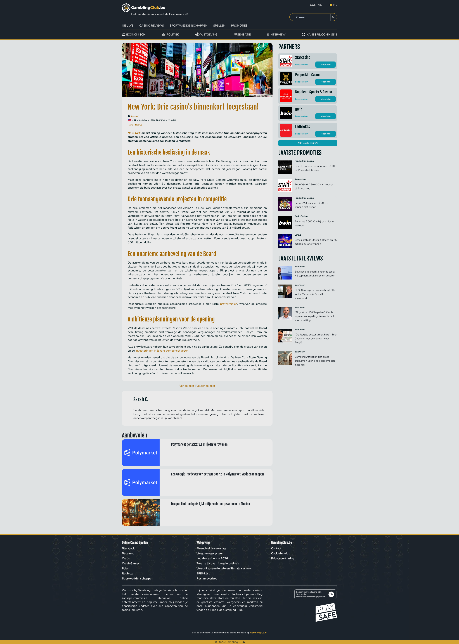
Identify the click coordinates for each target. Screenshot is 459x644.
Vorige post (186, 386)
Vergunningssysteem (210, 553)
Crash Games (131, 563)
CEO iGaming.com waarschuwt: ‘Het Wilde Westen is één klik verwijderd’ (315, 294)
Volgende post (205, 386)
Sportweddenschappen (188, 26)
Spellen (219, 26)
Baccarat (128, 553)
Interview (300, 266)
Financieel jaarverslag (211, 548)
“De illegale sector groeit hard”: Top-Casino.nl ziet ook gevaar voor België (316, 338)
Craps (126, 558)
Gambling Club (258, 632)
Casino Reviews (151, 26)
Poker (126, 568)
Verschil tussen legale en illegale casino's (224, 568)
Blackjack (128, 548)
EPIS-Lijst (203, 574)
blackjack (237, 594)
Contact (317, 5)
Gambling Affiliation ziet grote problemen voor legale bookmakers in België (315, 360)
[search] (333, 17)
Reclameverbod (207, 579)
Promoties (239, 26)
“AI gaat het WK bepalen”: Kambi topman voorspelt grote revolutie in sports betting (315, 316)
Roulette (127, 574)
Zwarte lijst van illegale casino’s (218, 563)
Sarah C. (135, 116)
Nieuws (128, 26)
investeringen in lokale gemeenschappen (162, 351)
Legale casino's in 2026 (212, 558)
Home (130, 125)
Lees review (301, 64)
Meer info (325, 64)
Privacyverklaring (282, 558)
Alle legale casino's (308, 143)
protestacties (228, 304)
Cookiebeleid (279, 553)
